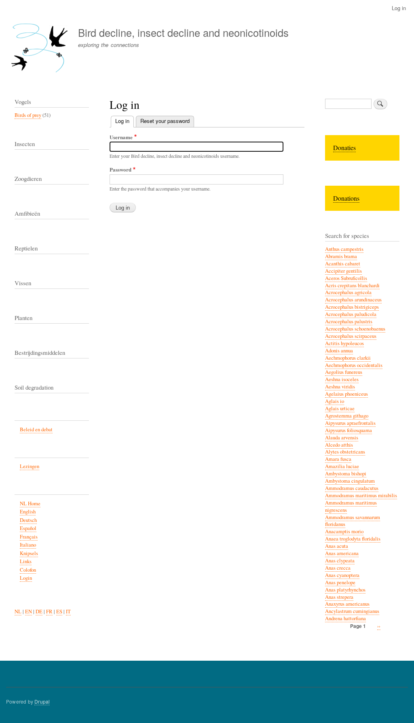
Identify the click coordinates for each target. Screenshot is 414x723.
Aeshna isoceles (342, 379)
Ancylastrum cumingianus (352, 611)
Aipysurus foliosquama (348, 430)
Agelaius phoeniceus (346, 393)
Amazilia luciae (342, 466)
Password (120, 169)
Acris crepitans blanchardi (352, 285)
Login (26, 578)
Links (26, 561)
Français (29, 536)
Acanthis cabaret (342, 263)
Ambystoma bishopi (345, 473)
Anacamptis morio (344, 531)
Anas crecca (338, 567)
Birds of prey (28, 115)
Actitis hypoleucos (344, 343)
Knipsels (29, 553)
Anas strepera (339, 597)
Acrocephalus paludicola (350, 314)
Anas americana (342, 553)
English (28, 511)
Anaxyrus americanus (347, 603)
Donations (346, 198)
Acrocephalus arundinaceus (353, 299)
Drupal (42, 701)
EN (28, 611)
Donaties (344, 147)
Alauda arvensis (341, 437)
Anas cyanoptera (342, 575)
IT (68, 611)
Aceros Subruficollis (346, 278)
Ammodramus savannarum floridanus (352, 521)
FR (49, 611)
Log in (399, 8)
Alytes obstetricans (345, 451)
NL (18, 611)
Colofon (28, 569)
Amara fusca (338, 459)
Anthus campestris (344, 249)
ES (59, 611)
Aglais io (334, 401)
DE (39, 611)
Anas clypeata (340, 560)
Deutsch (28, 520)
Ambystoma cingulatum (350, 480)
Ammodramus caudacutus (351, 488)
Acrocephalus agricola (348, 292)
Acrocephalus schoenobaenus (355, 328)
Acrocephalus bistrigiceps (352, 306)
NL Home (30, 503)
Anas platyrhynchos (345, 589)
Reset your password (165, 121)
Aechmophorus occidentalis (353, 365)
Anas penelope (340, 582)
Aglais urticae (340, 408)
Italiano (28, 544)
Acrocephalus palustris (348, 321)
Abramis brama (341, 256)
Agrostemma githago (346, 415)
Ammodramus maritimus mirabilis (361, 495)
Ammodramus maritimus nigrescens (351, 506)
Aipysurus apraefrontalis (350, 423)
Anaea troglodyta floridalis (352, 538)
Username (121, 137)
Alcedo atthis (339, 444)
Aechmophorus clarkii (348, 357)
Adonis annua (339, 350)
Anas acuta (336, 546)
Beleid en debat (36, 429)
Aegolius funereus (343, 372)
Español (28, 528)
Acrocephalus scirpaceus (350, 336)
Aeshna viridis (340, 386)
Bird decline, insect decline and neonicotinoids (183, 32)
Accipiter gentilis (343, 270)
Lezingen (29, 466)
